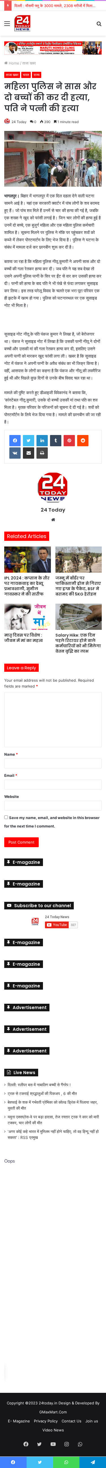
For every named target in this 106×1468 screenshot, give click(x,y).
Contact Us (71, 1421)
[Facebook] (15, 440)
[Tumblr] (55, 440)
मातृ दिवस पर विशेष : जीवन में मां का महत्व (23, 637)
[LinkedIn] (42, 440)
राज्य (37, 74)
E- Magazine (19, 1421)
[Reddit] (82, 440)
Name (11, 754)
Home (13, 63)
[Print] (42, 453)
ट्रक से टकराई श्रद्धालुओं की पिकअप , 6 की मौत (42, 1093)
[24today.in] (22, 23)
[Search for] (99, 25)
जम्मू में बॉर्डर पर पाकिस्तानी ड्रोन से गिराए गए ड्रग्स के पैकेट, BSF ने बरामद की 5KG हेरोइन (78, 586)
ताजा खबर (29, 63)
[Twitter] (28, 440)
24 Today (19, 121)
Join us (91, 1421)
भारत (26, 74)
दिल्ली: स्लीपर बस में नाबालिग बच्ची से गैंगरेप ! (39, 1085)
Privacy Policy (46, 1421)
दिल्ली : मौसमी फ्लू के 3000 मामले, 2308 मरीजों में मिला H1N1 (58, 5)
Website (11, 796)
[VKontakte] (15, 453)
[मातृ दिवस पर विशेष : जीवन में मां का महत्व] (27, 616)
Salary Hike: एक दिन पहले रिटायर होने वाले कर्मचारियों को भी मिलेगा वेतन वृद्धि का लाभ (78, 643)
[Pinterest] (69, 440)
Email (10, 775)
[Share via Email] (28, 453)
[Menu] (7, 25)
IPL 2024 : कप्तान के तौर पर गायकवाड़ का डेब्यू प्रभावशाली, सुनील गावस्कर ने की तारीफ (26, 586)
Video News (53, 1430)
